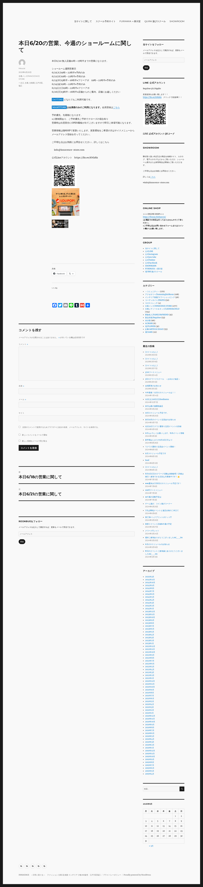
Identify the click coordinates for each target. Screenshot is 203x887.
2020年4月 (149, 739)
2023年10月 (150, 617)
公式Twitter (150, 260)
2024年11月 (150, 579)
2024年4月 (149, 600)
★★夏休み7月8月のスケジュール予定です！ (163, 483)
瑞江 (20, 86)
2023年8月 (149, 623)
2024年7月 (149, 591)
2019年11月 (150, 753)
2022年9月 (149, 655)
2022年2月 (149, 675)
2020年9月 (149, 724)
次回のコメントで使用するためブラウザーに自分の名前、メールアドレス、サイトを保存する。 (61, 427)
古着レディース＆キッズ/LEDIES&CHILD (162, 309)
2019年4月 (149, 774)
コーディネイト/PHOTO (155, 300)
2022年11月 (150, 649)
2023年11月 (150, 614)
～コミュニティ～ (152, 291)
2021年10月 (150, 687)
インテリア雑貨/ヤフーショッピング (160, 297)
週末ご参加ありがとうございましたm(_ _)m (164, 537)
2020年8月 (149, 727)
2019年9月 (149, 759)
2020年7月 (149, 730)
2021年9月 (149, 690)
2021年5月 (149, 701)
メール (22, 399)
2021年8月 (149, 693)
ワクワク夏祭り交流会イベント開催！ (160, 447)
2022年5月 (149, 666)
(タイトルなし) (151, 352)
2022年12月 (150, 646)
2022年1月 (149, 678)
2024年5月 (149, 597)
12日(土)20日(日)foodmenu (157, 399)
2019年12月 (150, 750)
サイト (21, 413)
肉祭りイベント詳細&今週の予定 (158, 524)
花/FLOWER (150, 326)
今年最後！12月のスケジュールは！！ (160, 392)
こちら (116, 107)
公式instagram (151, 254)
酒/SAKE (148, 332)
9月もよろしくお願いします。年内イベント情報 (164, 433)
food (147, 460)
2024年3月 (149, 603)
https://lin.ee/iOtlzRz (152, 97)
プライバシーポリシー (112, 875)
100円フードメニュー (154, 490)
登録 (22, 541)
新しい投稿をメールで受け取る (34, 441)
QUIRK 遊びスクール (155, 21)
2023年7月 (149, 626)
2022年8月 (149, 658)
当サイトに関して (83, 21)
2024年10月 (150, 582)
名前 (21, 386)
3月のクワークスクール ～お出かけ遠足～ (162, 379)
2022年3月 (149, 672)
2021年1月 (149, 713)
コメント (23, 344)
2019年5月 (149, 771)
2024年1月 (149, 608)
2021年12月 (150, 681)
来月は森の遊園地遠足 (154, 406)
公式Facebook (151, 263)
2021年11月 (150, 684)
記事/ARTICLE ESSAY (154, 329)
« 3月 (151, 846)
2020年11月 (150, 719)
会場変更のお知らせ (153, 386)
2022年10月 (150, 652)
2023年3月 (149, 637)
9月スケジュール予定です (155, 453)
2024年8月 (149, 588)
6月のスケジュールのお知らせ (157, 544)
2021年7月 (149, 695)
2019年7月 (149, 765)
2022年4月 (149, 669)
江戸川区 (39, 83)
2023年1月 (149, 643)
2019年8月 (149, 762)
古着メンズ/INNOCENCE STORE (158, 306)
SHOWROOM (177, 21)
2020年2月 (149, 745)
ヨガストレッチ (151, 303)
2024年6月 (149, 594)
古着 (26, 83)
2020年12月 (150, 716)
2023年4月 (149, 635)
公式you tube (150, 257)
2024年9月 (149, 585)
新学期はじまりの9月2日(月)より (158, 440)
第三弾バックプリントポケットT (158, 517)
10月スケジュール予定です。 (157, 413)
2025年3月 (149, 577)
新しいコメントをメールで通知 (34, 435)
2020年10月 (150, 722)
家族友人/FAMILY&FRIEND (156, 315)
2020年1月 (149, 748)
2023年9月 (149, 620)
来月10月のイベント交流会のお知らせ (160, 419)
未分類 (148, 320)
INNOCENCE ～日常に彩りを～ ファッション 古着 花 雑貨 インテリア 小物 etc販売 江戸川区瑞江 (60, 875)
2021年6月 (149, 698)
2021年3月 (149, 707)
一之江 (21, 83)
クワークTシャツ (152, 531)
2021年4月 (149, 704)
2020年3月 (149, 742)
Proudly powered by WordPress (137, 875)
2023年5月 (149, 632)
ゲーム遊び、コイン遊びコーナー (158, 504)
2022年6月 (149, 664)
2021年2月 (149, 710)
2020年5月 (149, 736)
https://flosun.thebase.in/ (154, 217)
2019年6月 (149, 768)
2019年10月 (150, 756)
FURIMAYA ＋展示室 (130, 21)
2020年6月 (149, 733)
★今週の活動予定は (153, 497)
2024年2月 (149, 606)
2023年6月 (149, 629)
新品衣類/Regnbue (153, 317)
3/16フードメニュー (153, 372)
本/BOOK (149, 323)
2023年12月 (150, 611)
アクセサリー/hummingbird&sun (159, 294)
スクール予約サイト (106, 21)
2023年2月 (149, 640)
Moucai (22, 68)
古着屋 (32, 83)
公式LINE (149, 251)
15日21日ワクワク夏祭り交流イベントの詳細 (163, 426)
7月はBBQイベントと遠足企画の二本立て (162, 510)
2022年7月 (149, 661)
